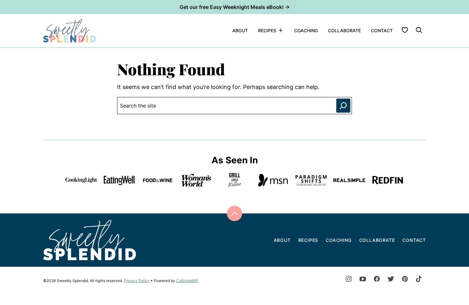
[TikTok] (419, 279)
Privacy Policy (137, 280)
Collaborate (344, 30)
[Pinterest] (405, 279)
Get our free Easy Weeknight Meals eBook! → (235, 7)
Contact (382, 30)
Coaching (306, 30)
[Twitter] (391, 279)
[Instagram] (349, 279)
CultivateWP (187, 280)
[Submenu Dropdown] (281, 30)
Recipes (267, 30)
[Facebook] (377, 279)
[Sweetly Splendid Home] (69, 30)
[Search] (419, 30)
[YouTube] (363, 279)
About (240, 30)
